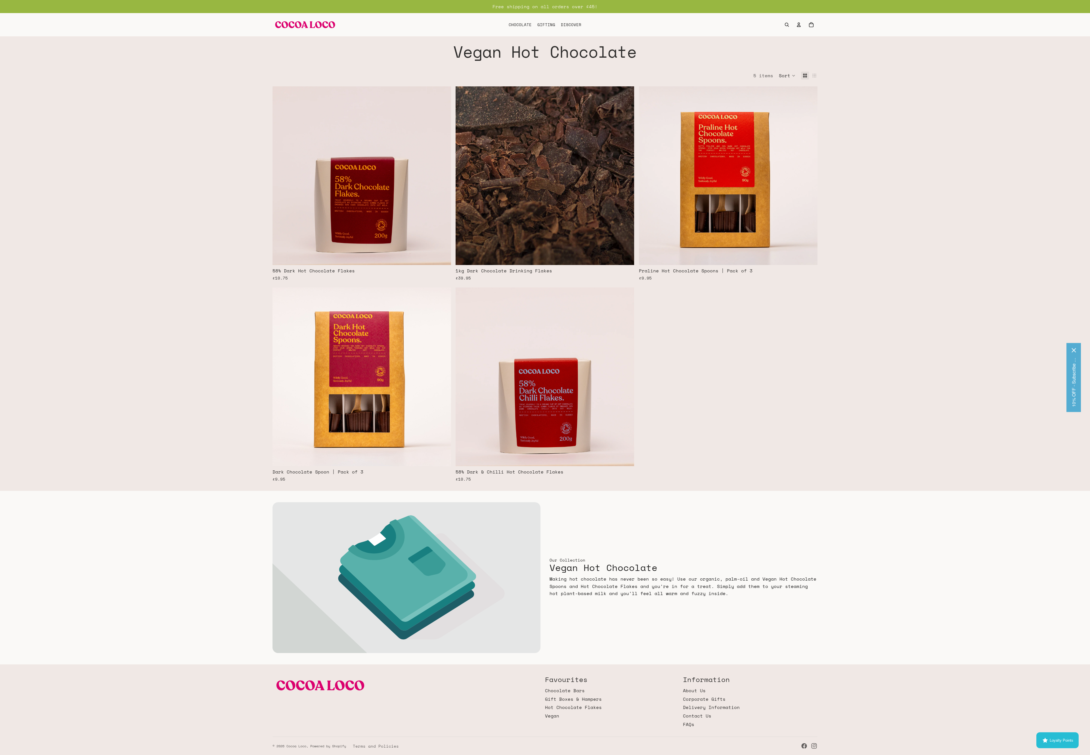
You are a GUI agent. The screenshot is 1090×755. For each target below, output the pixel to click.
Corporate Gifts (704, 699)
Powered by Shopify (328, 746)
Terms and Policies (376, 746)
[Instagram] (814, 746)
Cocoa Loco (296, 746)
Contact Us (697, 715)
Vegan (552, 715)
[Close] (1074, 350)
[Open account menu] (799, 24)
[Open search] (787, 24)
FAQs (688, 724)
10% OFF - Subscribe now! (1073, 382)
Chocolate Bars (565, 690)
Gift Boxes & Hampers (573, 699)
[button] (787, 75)
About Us (694, 690)
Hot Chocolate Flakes (573, 707)
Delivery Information (711, 707)
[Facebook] (804, 746)
